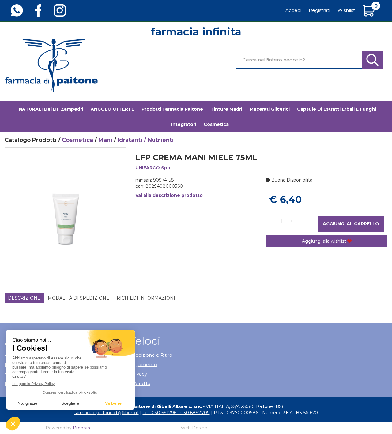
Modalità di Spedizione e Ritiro (137, 355)
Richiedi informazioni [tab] (146, 298)
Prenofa (81, 428)
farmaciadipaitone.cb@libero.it (106, 412)
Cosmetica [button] (216, 124)
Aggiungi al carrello (351, 223)
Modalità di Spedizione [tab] (78, 298)
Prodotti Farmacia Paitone (172, 109)
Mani (105, 140)
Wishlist (346, 10)
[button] (272, 221)
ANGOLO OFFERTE (112, 109)
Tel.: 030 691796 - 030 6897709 (176, 412)
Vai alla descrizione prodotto (169, 195)
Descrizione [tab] (24, 298)
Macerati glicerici (270, 109)
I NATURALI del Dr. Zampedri (49, 109)
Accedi (293, 10)
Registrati (319, 10)
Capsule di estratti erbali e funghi (336, 109)
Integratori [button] (183, 124)
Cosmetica (77, 140)
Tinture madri (226, 109)
